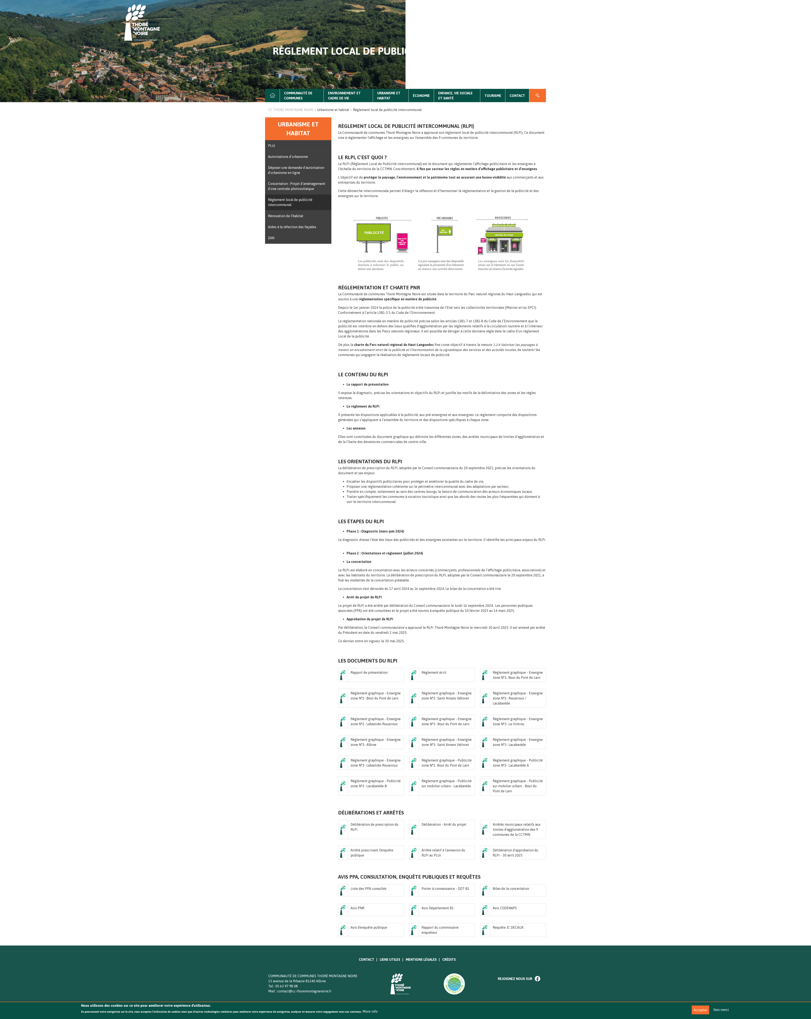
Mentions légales (421, 959)
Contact (517, 96)
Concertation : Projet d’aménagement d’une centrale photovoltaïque (296, 186)
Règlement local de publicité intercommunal (290, 202)
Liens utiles (390, 959)
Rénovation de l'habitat (285, 216)
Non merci (721, 1010)
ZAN (271, 238)
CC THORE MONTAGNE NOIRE (291, 110)
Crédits (449, 959)
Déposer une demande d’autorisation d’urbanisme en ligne (296, 170)
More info (370, 1011)
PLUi (271, 146)
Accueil (272, 95)
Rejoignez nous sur (515, 979)
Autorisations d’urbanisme (288, 157)
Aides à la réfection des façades (292, 227)
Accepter (700, 1010)
